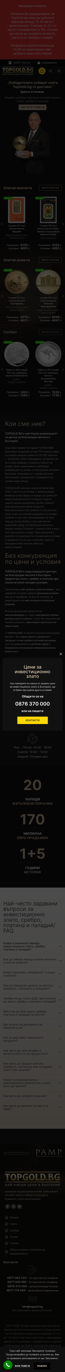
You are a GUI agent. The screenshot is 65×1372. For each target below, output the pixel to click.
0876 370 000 (32, 704)
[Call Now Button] (7, 1365)
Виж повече (22, 1366)
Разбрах (42, 1366)
